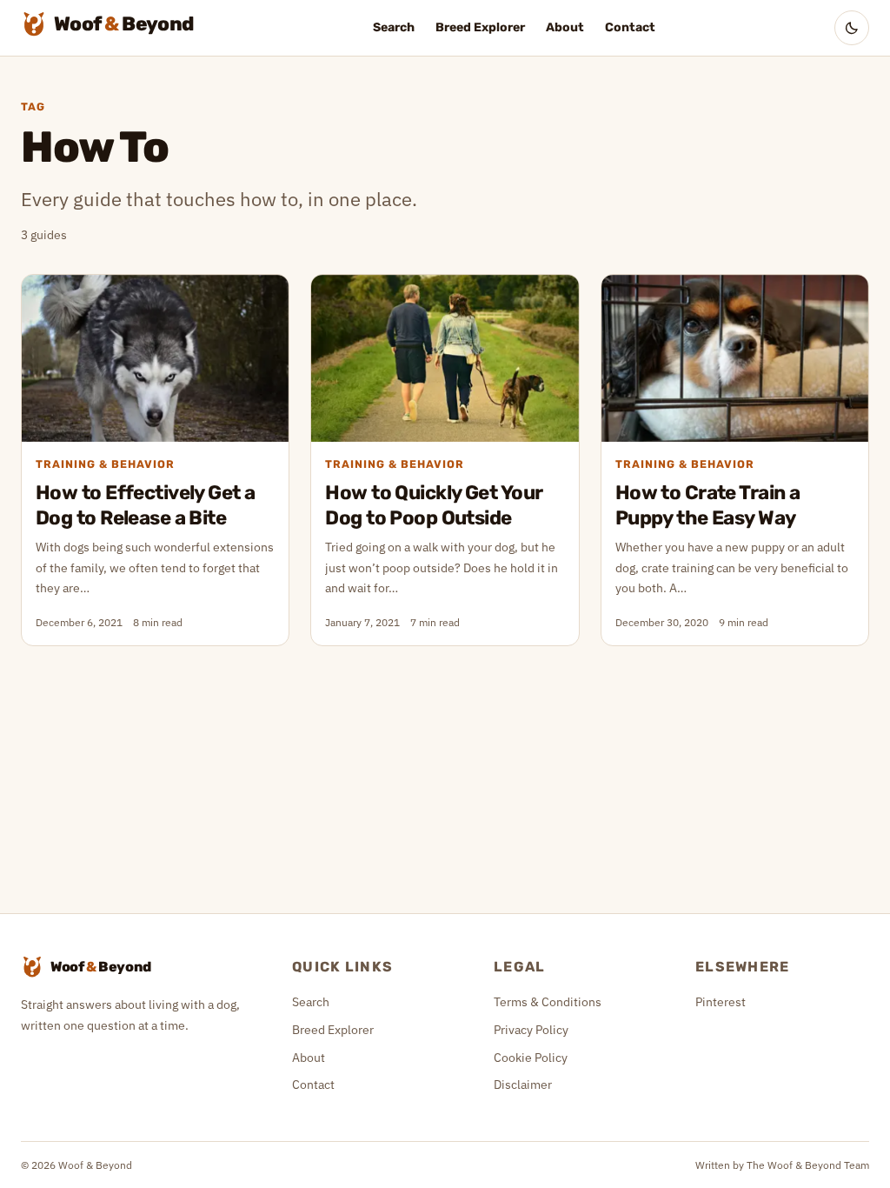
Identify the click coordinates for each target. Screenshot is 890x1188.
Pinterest (720, 1002)
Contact (630, 27)
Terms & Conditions (547, 1002)
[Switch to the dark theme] (851, 27)
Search (394, 27)
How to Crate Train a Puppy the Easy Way (707, 505)
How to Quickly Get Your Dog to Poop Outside (433, 505)
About (565, 27)
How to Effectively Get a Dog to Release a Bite (146, 505)
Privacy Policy (531, 1030)
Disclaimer (523, 1084)
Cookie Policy (531, 1057)
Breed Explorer (480, 27)
